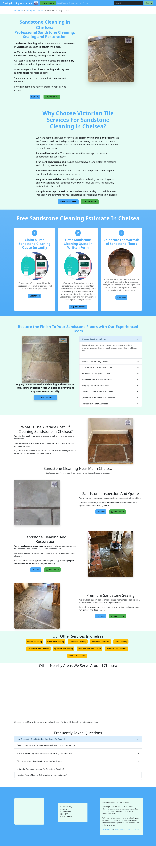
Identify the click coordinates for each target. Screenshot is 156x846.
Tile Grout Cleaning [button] (77, 656)
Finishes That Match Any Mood (95, 404)
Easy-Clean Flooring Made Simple (96, 373)
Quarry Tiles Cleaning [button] (63, 648)
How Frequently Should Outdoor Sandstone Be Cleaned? (41, 739)
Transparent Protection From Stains (97, 367)
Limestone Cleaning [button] (77, 641)
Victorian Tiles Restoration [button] (89, 648)
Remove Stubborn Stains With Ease (97, 379)
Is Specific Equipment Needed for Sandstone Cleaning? (40, 769)
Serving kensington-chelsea (17, 3)
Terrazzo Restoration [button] (100, 641)
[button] (48, 3)
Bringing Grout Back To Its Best (95, 385)
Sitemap (136, 829)
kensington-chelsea (34, 10)
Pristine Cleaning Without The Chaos (97, 391)
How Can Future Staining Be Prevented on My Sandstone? (42, 775)
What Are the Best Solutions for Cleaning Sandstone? (39, 761)
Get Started (35, 296)
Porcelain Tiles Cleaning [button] (116, 648)
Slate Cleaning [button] (121, 641)
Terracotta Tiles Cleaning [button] (38, 648)
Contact (86, 3)
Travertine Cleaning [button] (55, 641)
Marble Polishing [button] (34, 641)
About (78, 3)
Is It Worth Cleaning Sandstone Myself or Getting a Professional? (45, 753)
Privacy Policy (107, 829)
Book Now (121, 297)
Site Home (18, 10)
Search (149, 3)
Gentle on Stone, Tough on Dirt (95, 361)
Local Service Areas (65, 3)
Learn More (45, 397)
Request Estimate (78, 307)
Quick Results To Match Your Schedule (98, 397)
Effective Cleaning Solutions (94, 339)
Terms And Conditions (122, 829)
